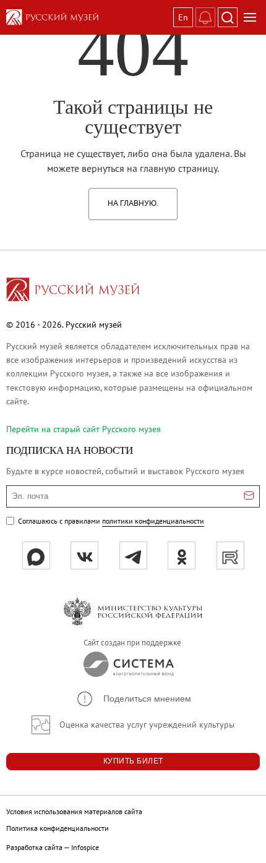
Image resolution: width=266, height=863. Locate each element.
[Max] (36, 555)
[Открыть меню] (250, 17)
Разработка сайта (34, 847)
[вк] (84, 555)
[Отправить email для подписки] (249, 496)
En (183, 17)
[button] (133, 699)
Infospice (85, 847)
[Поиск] (228, 17)
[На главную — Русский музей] (87, 17)
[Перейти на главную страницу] (73, 291)
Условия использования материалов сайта (74, 811)
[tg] (133, 555)
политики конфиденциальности (153, 520)
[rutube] (230, 555)
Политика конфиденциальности (57, 828)
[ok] (181, 555)
